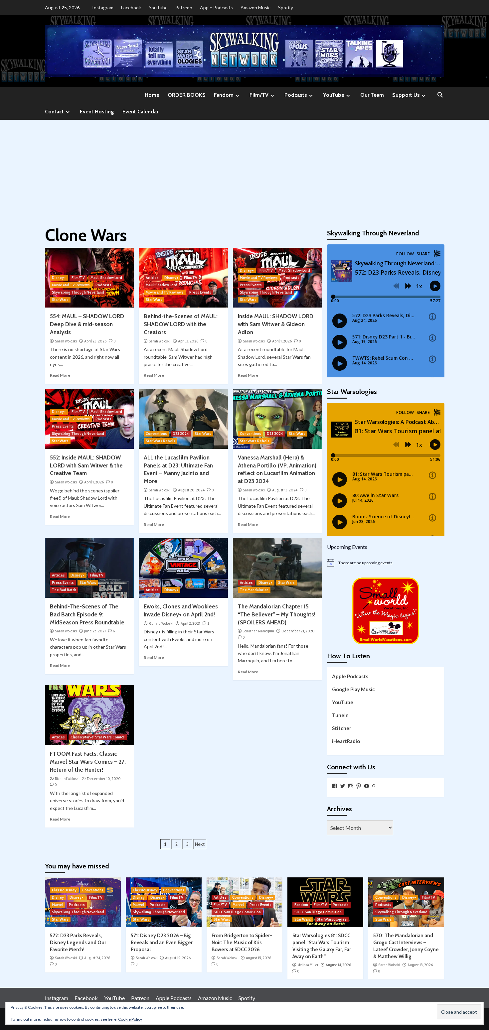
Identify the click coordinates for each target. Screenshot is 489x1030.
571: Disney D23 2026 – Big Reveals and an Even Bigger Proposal (162, 943)
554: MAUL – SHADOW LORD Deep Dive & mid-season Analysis (87, 324)
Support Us (406, 95)
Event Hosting (97, 111)
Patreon (183, 7)
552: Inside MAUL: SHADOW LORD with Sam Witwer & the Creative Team (86, 465)
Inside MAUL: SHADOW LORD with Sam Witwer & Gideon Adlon (275, 324)
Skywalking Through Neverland (78, 292)
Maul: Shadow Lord (106, 277)
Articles (152, 277)
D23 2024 (181, 433)
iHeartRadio (346, 741)
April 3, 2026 (188, 341)
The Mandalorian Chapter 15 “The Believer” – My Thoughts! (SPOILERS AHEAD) (276, 614)
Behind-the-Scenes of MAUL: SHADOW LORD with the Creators (181, 324)
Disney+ (59, 277)
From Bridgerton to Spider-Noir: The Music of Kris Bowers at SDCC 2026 (242, 943)
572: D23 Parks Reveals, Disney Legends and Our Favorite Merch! (78, 943)
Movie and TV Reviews (71, 285)
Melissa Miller (307, 965)
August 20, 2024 (191, 490)
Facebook (131, 7)
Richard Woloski (161, 623)
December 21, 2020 (298, 631)
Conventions (156, 433)
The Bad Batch (64, 589)
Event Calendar (140, 111)
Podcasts (295, 95)
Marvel (57, 904)
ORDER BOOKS (187, 95)
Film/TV (258, 95)
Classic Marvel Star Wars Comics (98, 737)
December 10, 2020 (104, 778)
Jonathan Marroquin (258, 631)
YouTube (158, 7)
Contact (54, 111)
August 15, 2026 (258, 958)
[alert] (385, 563)
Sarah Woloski (66, 341)
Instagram (102, 7)
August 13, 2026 (420, 965)
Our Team (372, 95)
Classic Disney (64, 890)
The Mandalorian (254, 589)
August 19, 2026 (178, 958)
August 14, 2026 (338, 965)
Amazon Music (255, 7)
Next (200, 844)
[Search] (440, 95)
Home (152, 95)
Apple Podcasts (216, 7)
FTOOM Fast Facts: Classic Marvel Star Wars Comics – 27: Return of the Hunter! (88, 761)
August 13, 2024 (284, 490)
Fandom (224, 95)
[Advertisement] (244, 169)
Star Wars (60, 299)
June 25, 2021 (95, 631)
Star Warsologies (332, 919)
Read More (60, 375)
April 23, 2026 (95, 341)
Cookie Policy (130, 1019)
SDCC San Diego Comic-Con (237, 912)
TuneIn (340, 715)
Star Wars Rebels (160, 441)
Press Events (200, 292)
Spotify (285, 7)
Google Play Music (353, 689)
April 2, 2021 (190, 623)
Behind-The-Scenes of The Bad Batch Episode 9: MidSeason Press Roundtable (87, 614)
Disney (58, 897)
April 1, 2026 (282, 341)
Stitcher (341, 728)
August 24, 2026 (97, 958)
